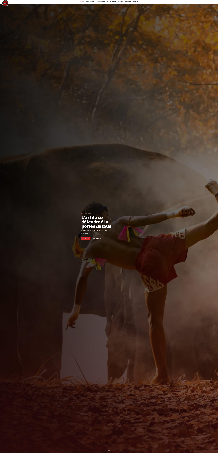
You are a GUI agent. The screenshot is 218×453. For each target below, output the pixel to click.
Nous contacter (97, 238)
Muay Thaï (120, 1)
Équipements (113, 1)
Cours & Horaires (90, 1)
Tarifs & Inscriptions (102, 1)
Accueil (82, 1)
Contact (135, 1)
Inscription (86, 238)
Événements (128, 1)
